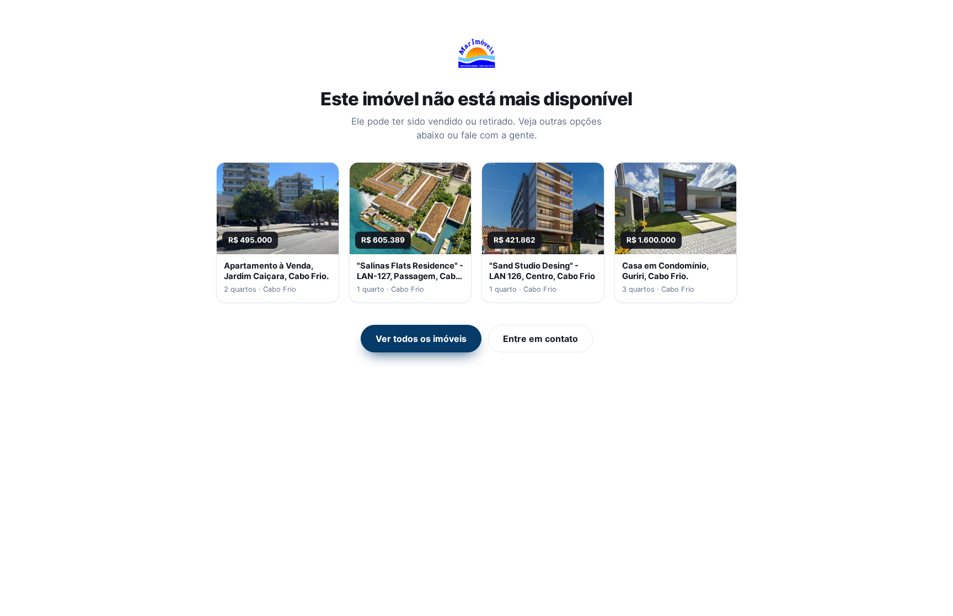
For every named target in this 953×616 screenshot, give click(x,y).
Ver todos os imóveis (421, 338)
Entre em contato (540, 338)
